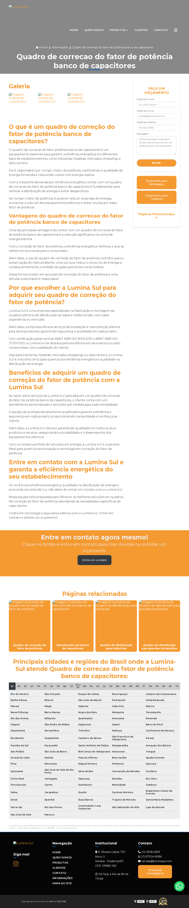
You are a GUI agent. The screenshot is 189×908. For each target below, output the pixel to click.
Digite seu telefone (146, 122)
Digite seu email (145, 110)
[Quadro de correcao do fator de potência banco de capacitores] (22, 106)
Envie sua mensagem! (155, 871)
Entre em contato (94, 560)
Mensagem (143, 133)
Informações (62, 878)
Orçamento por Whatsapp (156, 182)
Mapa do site (62, 883)
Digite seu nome (145, 99)
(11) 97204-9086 (151, 856)
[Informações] (175, 30)
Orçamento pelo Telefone (156, 197)
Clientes (141, 30)
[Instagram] (15, 864)
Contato (161, 30)
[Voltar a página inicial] (19, 30)
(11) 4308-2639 (150, 852)
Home (74, 30)
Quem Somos (94, 30)
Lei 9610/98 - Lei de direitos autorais (60, 828)
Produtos (118, 30)
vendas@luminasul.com (156, 861)
